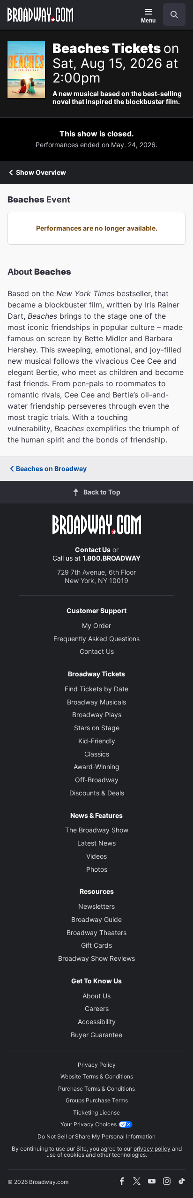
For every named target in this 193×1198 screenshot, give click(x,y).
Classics (96, 754)
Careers (97, 1008)
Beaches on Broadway (51, 468)
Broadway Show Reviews (96, 958)
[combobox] (171, 14)
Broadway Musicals (96, 702)
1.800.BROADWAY (111, 558)
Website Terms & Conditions (96, 1076)
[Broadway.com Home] (40, 14)
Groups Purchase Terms (97, 1100)
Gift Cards (96, 945)
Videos (96, 856)
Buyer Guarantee (96, 1035)
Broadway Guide (96, 919)
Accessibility (97, 1022)
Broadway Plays (96, 715)
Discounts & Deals (96, 793)
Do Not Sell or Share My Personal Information (96, 1136)
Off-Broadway (97, 780)
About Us (96, 996)
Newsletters (96, 906)
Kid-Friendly (96, 741)
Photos (96, 869)
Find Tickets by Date (96, 689)
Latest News (96, 843)
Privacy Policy (97, 1064)
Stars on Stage (96, 728)
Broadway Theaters (96, 932)
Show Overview (41, 172)
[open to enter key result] (174, 14)
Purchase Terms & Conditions (96, 1088)
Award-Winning (96, 767)
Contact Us (93, 550)
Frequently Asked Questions (96, 639)
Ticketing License (96, 1112)
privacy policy (152, 1148)
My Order (96, 625)
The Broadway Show (96, 830)
